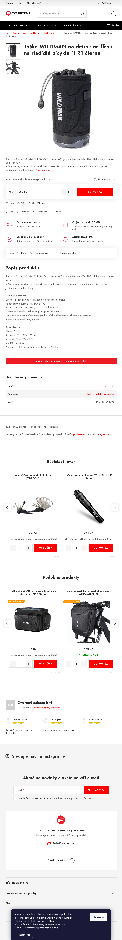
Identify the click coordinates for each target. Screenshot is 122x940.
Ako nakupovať (34, 3)
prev (7, 507)
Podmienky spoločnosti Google (41, 927)
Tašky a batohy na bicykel (100, 394)
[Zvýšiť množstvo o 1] (73, 192)
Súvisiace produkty (44, 252)
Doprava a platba (13, 3)
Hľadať (82, 14)
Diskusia (25, 252)
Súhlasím (99, 917)
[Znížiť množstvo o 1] (63, 192)
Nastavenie (23, 934)
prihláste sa (79, 434)
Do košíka (95, 191)
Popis (11, 252)
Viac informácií (43, 170)
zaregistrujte (103, 434)
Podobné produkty (69, 252)
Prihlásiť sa (96, 790)
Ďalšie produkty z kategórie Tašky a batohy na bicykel (61, 360)
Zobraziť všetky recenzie (47, 707)
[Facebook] (72, 860)
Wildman (41, 203)
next (114, 507)
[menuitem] (19, 25)
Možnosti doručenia (107, 179)
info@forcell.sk (64, 843)
